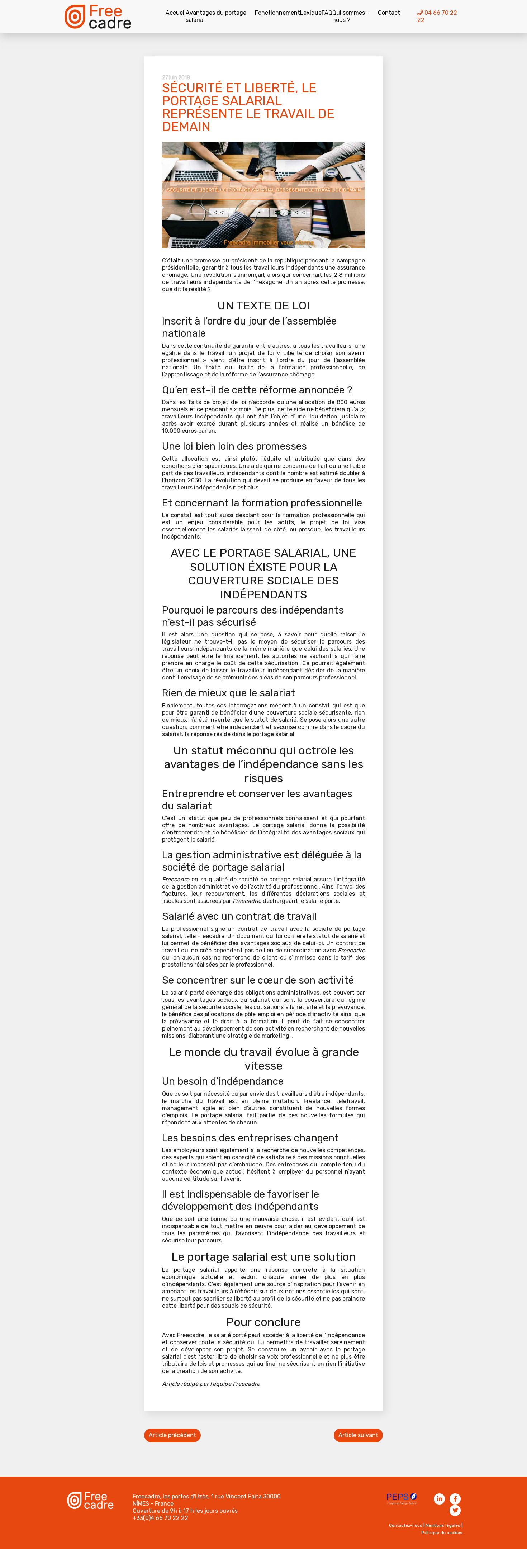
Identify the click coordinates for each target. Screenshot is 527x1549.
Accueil (176, 12)
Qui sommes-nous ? (350, 16)
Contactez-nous (405, 1525)
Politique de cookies (441, 1532)
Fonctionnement (277, 12)
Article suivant (358, 1435)
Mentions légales (443, 1525)
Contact (389, 12)
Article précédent (172, 1435)
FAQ (327, 12)
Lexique (311, 12)
